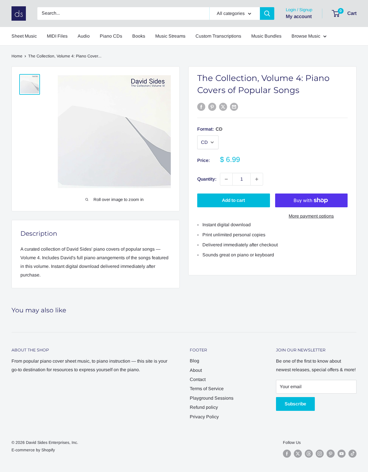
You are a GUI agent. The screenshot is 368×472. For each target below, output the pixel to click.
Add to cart (233, 200)
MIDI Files (57, 36)
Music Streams (170, 36)
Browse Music (306, 36)
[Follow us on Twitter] (298, 453)
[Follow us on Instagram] (320, 453)
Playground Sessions (211, 398)
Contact (198, 379)
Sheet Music (24, 36)
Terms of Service (207, 388)
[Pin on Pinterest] (212, 106)
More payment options (311, 216)
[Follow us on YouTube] (342, 453)
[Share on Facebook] (201, 106)
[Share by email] (234, 106)
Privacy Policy (204, 416)
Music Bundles (266, 36)
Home (17, 56)
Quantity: (206, 179)
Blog (194, 360)
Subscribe (295, 403)
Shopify (48, 450)
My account (299, 16)
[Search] (267, 13)
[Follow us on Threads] (309, 453)
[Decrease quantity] (226, 179)
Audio (84, 36)
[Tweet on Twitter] (223, 106)
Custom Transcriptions (218, 36)
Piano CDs (111, 36)
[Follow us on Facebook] (287, 453)
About (196, 370)
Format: (210, 129)
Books (138, 36)
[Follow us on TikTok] (352, 453)
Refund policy (204, 407)
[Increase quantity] (257, 179)
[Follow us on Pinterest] (331, 453)
